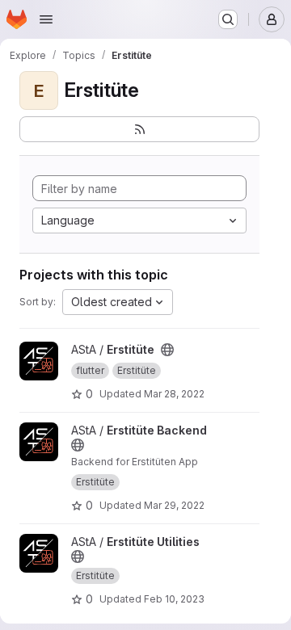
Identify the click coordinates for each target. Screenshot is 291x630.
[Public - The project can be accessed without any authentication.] (167, 349)
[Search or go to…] (228, 19)
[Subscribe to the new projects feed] (139, 129)
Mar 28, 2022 (174, 394)
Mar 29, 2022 (174, 505)
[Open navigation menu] (46, 19)
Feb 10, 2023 (174, 599)
